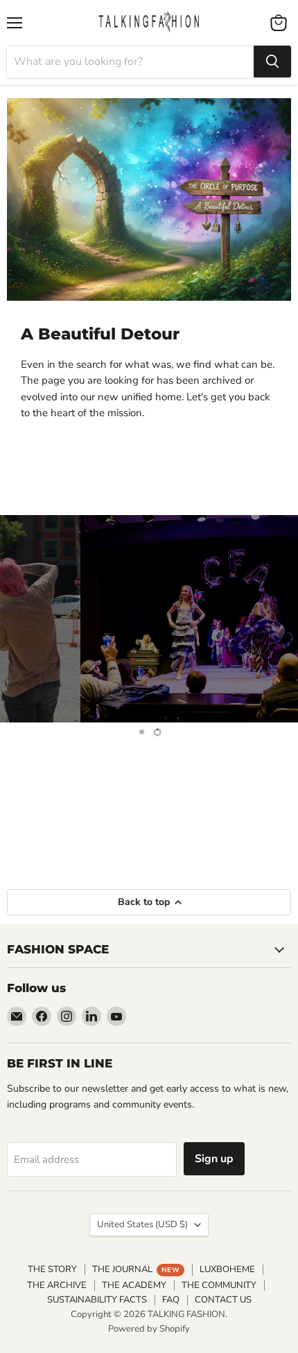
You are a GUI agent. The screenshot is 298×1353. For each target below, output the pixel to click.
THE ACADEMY (134, 1285)
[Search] (272, 61)
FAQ (170, 1300)
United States (142, 1224)
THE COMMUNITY (219, 1285)
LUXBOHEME (227, 1269)
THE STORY (52, 1269)
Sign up (214, 1158)
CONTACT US (223, 1300)
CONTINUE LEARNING (149, 825)
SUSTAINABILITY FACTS (97, 1300)
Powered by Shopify (149, 1329)
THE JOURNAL (135, 1269)
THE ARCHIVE (57, 1285)
